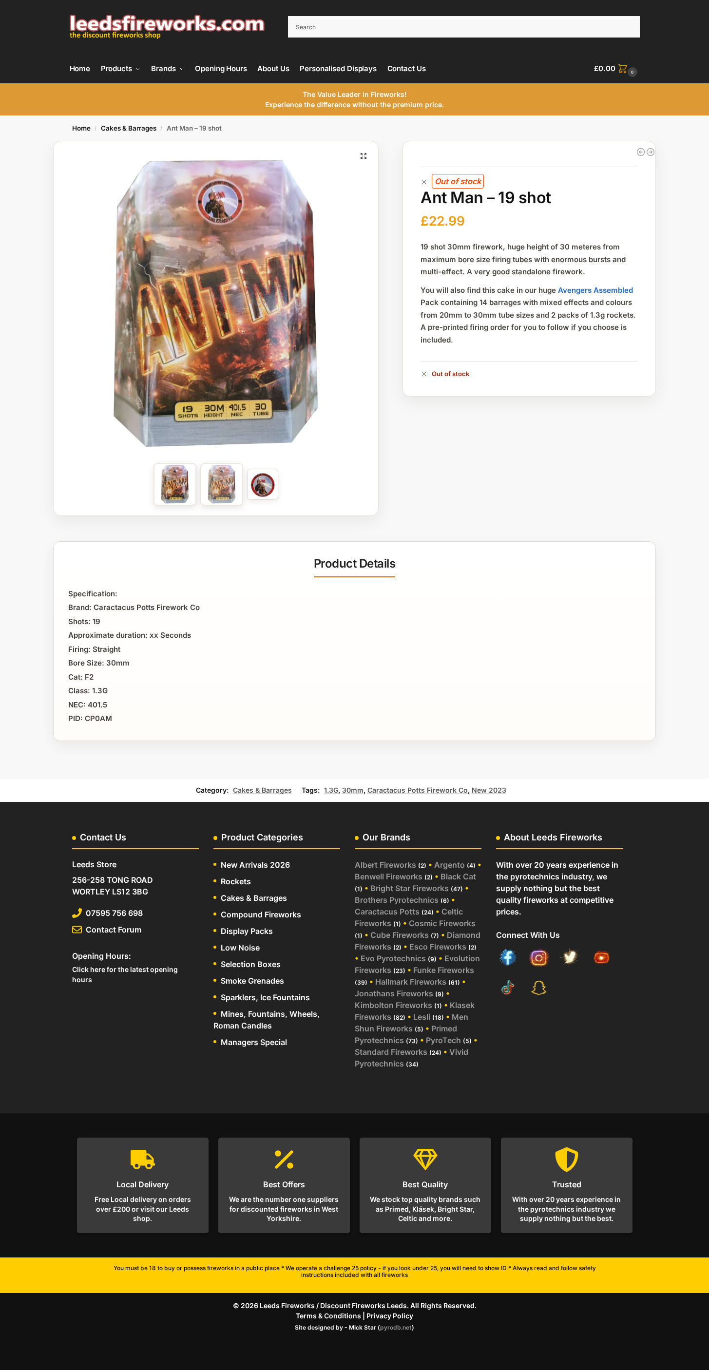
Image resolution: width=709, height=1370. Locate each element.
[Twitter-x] (570, 959)
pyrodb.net (396, 1327)
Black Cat (458, 876)
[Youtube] (601, 959)
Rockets (236, 881)
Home (81, 128)
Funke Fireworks (443, 970)
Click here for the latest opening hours (125, 974)
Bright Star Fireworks (409, 888)
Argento (449, 865)
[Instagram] (539, 959)
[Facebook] (507, 959)
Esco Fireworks (437, 946)
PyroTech (443, 1040)
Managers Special (254, 1042)
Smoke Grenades (252, 981)
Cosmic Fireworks (442, 923)
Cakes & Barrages (128, 128)
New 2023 (489, 790)
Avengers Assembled (595, 290)
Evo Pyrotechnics (393, 958)
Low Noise (240, 947)
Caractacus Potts (387, 911)
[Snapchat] (539, 989)
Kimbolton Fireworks (393, 1005)
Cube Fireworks (399, 935)
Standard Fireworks (391, 1052)
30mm (353, 790)
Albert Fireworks (385, 865)
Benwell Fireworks (388, 876)
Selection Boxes (251, 964)
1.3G (331, 790)
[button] (616, 68)
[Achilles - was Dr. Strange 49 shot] (650, 152)
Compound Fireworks (261, 914)
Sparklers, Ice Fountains (265, 997)
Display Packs (247, 931)
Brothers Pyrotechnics (397, 900)
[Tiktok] (507, 989)
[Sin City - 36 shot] (641, 152)
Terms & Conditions (328, 1316)
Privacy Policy (389, 1316)
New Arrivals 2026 (255, 865)
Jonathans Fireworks (394, 993)
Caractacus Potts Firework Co (417, 790)
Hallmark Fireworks (410, 982)
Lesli (421, 1017)
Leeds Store (94, 864)
